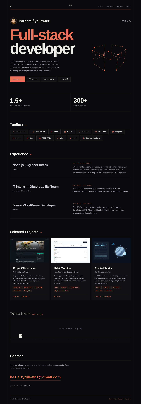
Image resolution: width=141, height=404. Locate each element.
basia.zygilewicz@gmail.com (35, 377)
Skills (100, 6)
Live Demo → (25, 296)
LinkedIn (50, 79)
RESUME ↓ (18, 79)
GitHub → (16, 296)
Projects (119, 6)
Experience (109, 6)
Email (65, 79)
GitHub (35, 79)
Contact (128, 6)
